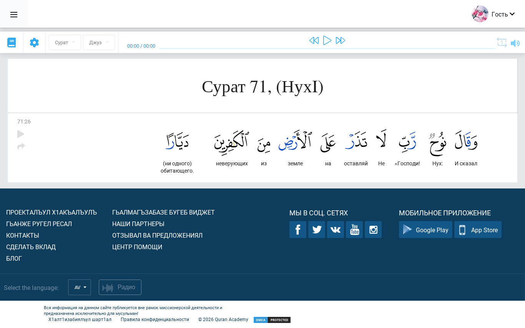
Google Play (432, 230)
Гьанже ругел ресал (39, 224)
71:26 (24, 121)
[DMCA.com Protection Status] (272, 320)
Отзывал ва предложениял (157, 235)
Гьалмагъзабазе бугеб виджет (163, 212)
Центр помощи (137, 247)
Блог (14, 258)
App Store (484, 230)
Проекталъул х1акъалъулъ (51, 212)
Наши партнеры (138, 224)
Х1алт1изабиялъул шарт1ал (79, 319)
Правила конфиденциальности (155, 319)
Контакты (22, 235)
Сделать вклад (31, 247)
